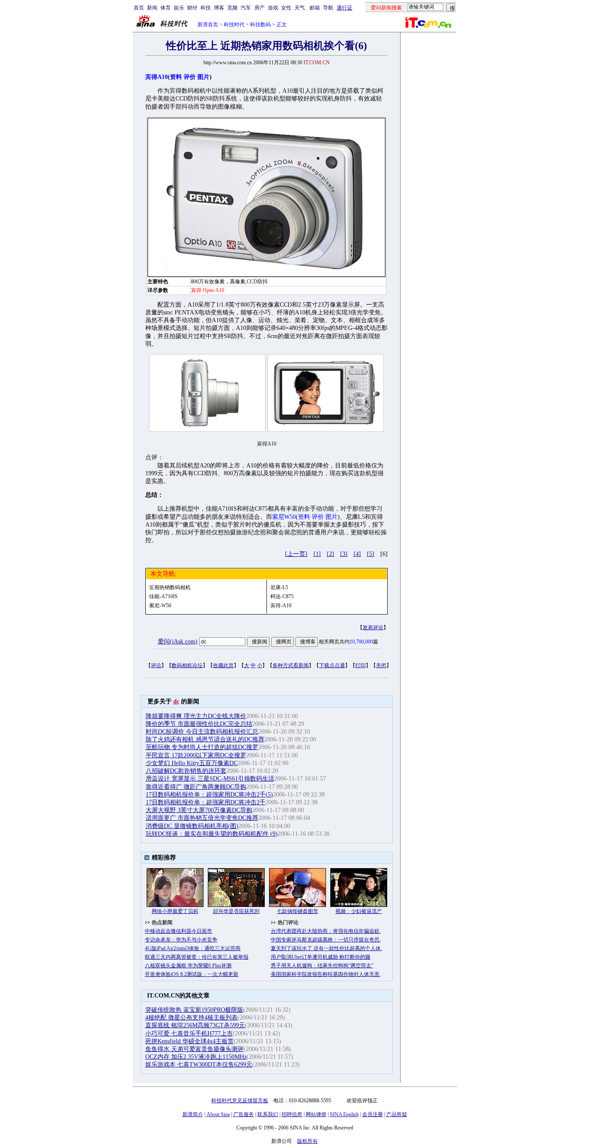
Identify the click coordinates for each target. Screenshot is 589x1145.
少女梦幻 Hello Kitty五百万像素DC (192, 763)
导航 (328, 8)
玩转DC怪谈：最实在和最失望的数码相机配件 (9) (212, 834)
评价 (190, 77)
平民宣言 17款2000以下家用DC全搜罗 (196, 755)
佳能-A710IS (163, 596)
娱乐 (179, 8)
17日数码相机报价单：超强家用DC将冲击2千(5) (209, 794)
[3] (344, 554)
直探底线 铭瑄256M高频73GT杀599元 (195, 1025)
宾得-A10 (280, 605)
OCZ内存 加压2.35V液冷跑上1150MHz (196, 1057)
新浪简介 (192, 1114)
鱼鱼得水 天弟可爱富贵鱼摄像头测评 (194, 1049)
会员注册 (372, 1114)
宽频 (232, 8)
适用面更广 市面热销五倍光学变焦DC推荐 (202, 818)
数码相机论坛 (187, 665)
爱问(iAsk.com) (177, 641)
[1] (317, 554)
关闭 (381, 665)
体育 (165, 8)
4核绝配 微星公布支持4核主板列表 (191, 1017)
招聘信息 (292, 1114)
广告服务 (243, 1114)
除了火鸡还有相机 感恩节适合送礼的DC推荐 (205, 739)
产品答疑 (396, 1114)
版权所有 (307, 1141)
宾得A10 (156, 77)
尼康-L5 (279, 587)
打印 (360, 665)
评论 (156, 665)
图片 (203, 77)
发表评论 (373, 627)
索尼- (155, 605)
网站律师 (316, 1114)
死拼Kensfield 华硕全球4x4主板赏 (189, 1041)
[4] (357, 554)
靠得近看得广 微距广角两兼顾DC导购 (196, 787)
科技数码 (260, 25)
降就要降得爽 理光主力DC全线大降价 (196, 716)
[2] (330, 554)
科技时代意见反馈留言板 (239, 1101)
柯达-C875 (282, 596)
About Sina (218, 1114)
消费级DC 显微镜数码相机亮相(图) (192, 826)
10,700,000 (361, 642)
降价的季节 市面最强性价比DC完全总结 (199, 724)
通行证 (344, 8)
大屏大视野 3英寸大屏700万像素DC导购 (199, 810)
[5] (370, 554)
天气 (299, 8)
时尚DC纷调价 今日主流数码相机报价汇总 (202, 731)
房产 (259, 8)
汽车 (246, 8)
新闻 (152, 8)
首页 (139, 8)
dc (176, 701)
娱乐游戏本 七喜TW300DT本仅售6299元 (198, 1064)
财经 (192, 8)
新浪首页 (207, 25)
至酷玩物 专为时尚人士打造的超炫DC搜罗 (202, 747)
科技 (206, 8)
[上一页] (296, 554)
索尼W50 (284, 517)
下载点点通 (332, 665)
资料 (176, 77)
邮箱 (315, 8)
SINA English (344, 1114)
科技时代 (234, 25)
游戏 (273, 8)
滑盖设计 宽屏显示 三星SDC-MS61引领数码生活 (210, 778)
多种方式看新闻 (291, 665)
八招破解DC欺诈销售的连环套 (186, 771)
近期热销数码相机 (170, 587)
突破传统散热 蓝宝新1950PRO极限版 (194, 1010)
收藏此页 (223, 665)
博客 (219, 8)
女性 (286, 8)
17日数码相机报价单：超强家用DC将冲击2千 (206, 802)
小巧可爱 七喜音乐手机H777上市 (189, 1033)
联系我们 (267, 1114)
